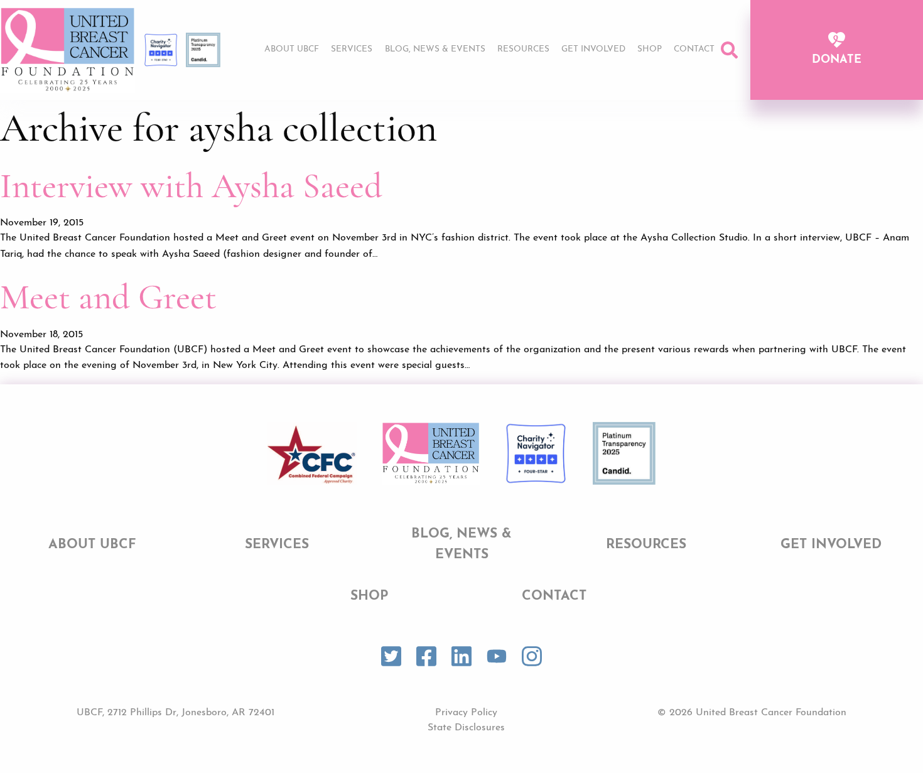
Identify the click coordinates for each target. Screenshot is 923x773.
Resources (523, 49)
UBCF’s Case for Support (599, 86)
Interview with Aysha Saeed (191, 186)
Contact (694, 49)
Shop (649, 49)
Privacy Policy (466, 713)
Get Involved (593, 49)
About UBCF (291, 49)
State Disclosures (466, 728)
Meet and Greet (108, 297)
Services (351, 49)
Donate (836, 60)
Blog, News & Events (435, 49)
